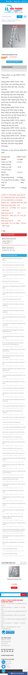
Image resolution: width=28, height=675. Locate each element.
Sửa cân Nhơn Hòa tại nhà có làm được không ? (13, 417)
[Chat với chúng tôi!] (3, 666)
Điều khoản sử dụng (5, 639)
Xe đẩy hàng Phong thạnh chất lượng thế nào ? (13, 453)
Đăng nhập (17, 1)
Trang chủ (3, 20)
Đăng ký (25, 1)
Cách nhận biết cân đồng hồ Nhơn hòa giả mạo (13, 406)
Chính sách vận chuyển (6, 663)
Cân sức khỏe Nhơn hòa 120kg (9, 548)
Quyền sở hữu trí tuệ (5, 645)
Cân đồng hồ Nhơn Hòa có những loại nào (12, 437)
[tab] (14, 69)
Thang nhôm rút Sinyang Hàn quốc (14, 20)
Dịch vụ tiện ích (4, 643)
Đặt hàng (10, 61)
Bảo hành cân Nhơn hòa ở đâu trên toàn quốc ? (13, 388)
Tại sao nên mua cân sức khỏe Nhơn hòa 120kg (13, 427)
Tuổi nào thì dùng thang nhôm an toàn (11, 299)
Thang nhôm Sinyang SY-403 (14, 579)
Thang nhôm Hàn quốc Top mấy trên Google (13, 265)
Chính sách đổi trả (5, 665)
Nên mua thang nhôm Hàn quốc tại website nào (14, 270)
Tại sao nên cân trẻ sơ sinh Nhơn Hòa (11, 422)
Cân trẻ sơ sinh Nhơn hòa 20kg (9, 553)
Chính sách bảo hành (5, 667)
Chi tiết (14, 587)
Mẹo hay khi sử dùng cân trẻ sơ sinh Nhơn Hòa (13, 432)
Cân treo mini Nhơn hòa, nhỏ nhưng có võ (12, 448)
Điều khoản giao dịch (6, 641)
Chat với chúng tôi (18, 673)
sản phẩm (9, 1)
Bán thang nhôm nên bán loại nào (10, 281)
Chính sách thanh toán (6, 661)
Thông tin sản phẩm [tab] (7, 67)
